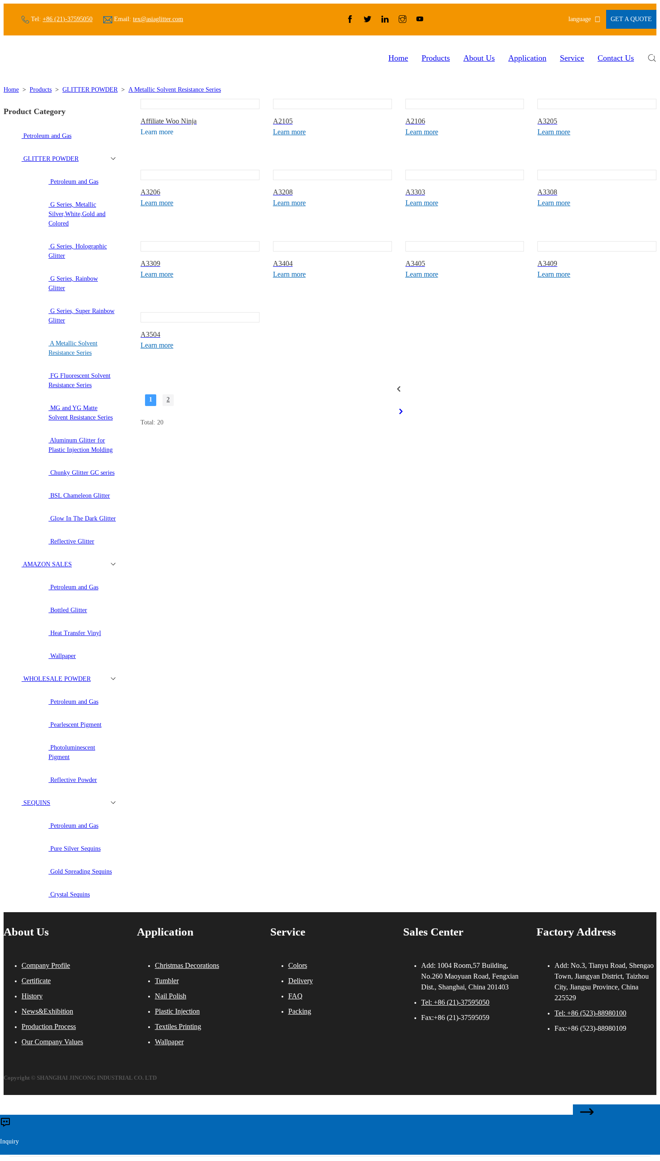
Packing (299, 1011)
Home (398, 57)
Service (572, 57)
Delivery (300, 980)
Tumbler (167, 980)
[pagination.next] (400, 411)
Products (436, 57)
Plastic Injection (177, 1011)
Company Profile (46, 965)
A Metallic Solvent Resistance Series (174, 89)
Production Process (49, 1026)
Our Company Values (52, 1042)
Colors (297, 965)
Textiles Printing (178, 1026)
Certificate (36, 980)
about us (479, 57)
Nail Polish (170, 996)
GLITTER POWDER (90, 89)
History (32, 996)
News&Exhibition (47, 1011)
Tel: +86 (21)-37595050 (455, 1002)
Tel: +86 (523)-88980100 (590, 1013)
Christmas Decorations (187, 965)
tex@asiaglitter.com (158, 19)
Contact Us (616, 57)
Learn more (289, 132)
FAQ (295, 996)
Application (527, 57)
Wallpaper (169, 1042)
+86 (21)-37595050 (67, 19)
